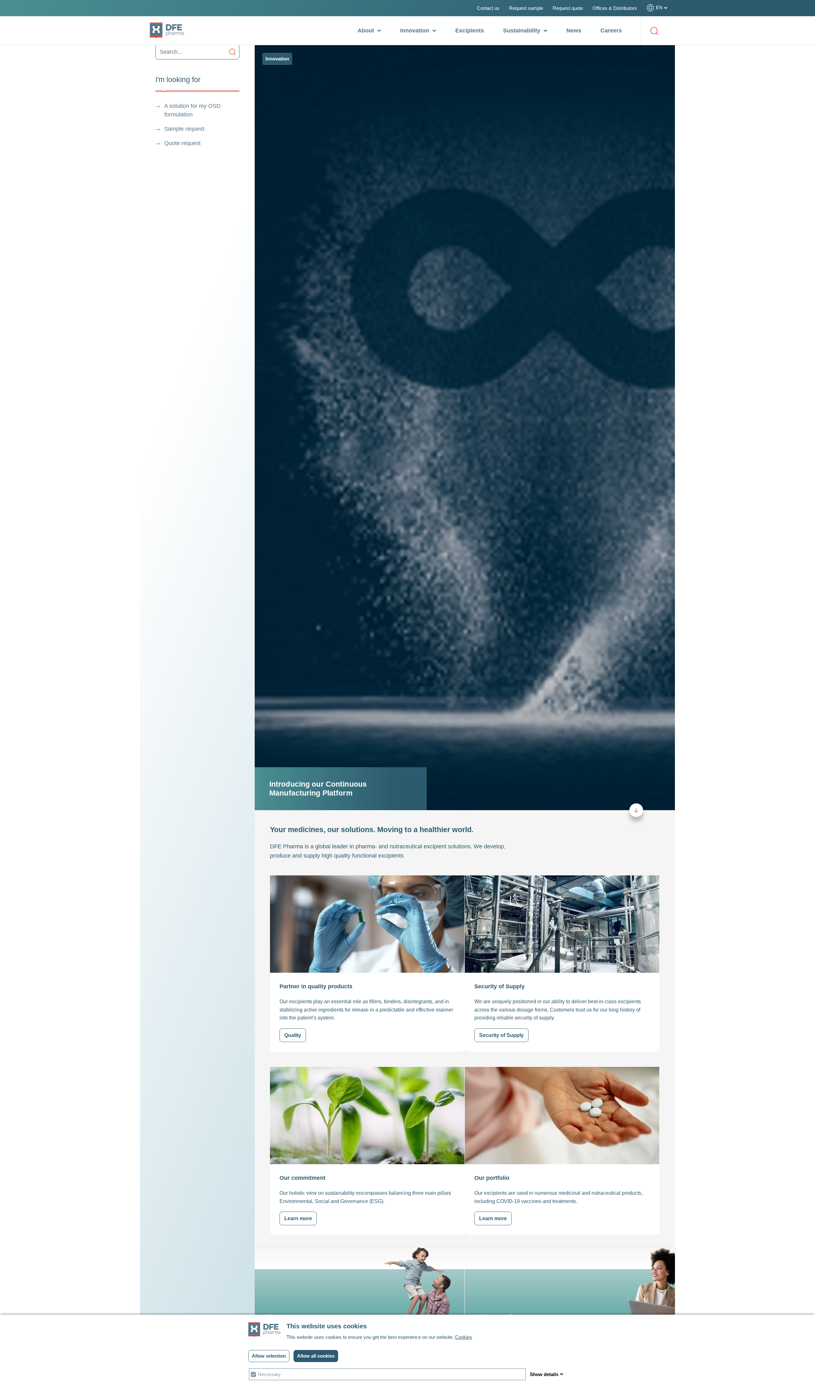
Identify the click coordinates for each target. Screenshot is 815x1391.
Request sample (526, 8)
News (573, 30)
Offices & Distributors (614, 8)
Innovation (415, 30)
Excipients (469, 30)
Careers (611, 30)
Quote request (182, 143)
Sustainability (522, 30)
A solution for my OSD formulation (192, 110)
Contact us (488, 8)
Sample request (184, 129)
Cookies (463, 1337)
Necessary (269, 1374)
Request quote (568, 8)
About (367, 30)
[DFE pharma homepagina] (167, 30)
